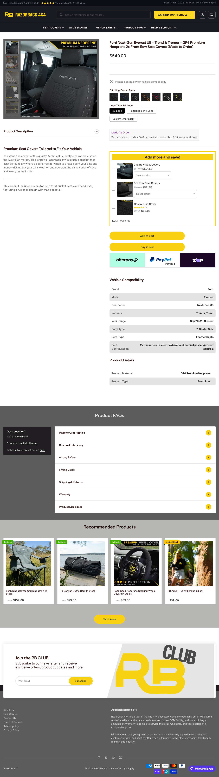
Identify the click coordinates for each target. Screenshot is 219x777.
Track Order (170, 2)
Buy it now (147, 247)
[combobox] (104, 15)
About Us (8, 710)
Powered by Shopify (123, 768)
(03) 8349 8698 (186, 2)
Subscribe (80, 680)
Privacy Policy (11, 730)
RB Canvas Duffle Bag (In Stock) (78, 590)
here (42, 450)
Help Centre (30, 443)
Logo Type (121, 105)
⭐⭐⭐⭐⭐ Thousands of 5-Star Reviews (63, 3)
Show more (110, 619)
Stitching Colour (122, 90)
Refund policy (11, 726)
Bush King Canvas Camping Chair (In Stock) (26, 592)
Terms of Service (12, 722)
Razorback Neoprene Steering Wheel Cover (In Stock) (134, 592)
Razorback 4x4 (102, 768)
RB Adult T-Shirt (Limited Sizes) (185, 590)
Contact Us (9, 718)
